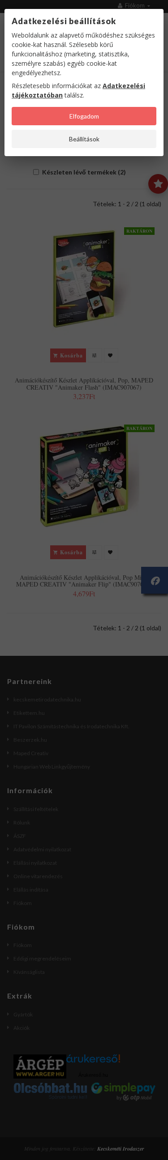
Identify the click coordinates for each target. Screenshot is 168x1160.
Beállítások (84, 139)
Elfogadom (84, 116)
